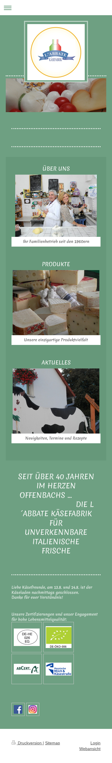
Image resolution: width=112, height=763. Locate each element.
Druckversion (30, 743)
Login (95, 743)
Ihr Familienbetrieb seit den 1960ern (56, 241)
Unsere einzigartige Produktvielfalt (56, 339)
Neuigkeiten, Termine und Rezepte (56, 438)
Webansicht (90, 748)
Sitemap (52, 743)
